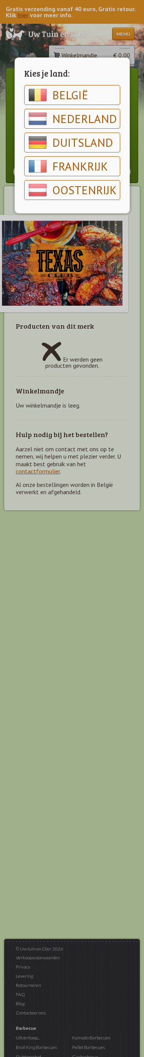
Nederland (84, 118)
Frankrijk (80, 166)
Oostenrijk (84, 189)
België (70, 94)
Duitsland (82, 142)
